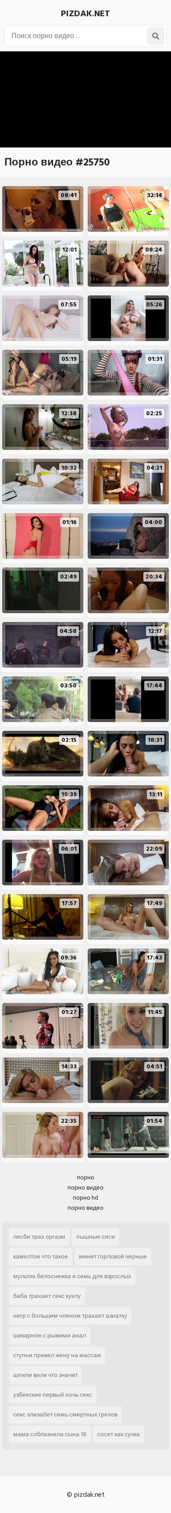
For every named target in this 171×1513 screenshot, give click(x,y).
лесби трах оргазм (39, 1237)
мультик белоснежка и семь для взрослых (72, 1276)
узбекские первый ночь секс (52, 1395)
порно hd (85, 1198)
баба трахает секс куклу (47, 1296)
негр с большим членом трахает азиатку (70, 1316)
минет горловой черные (113, 1256)
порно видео (85, 1187)
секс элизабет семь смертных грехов (65, 1414)
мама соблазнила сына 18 (49, 1434)
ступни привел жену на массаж (57, 1355)
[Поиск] (155, 36)
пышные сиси (95, 1237)
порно (85, 1177)
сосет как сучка (118, 1434)
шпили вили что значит (45, 1375)
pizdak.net (85, 14)
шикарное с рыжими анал (49, 1335)
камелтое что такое (40, 1256)
